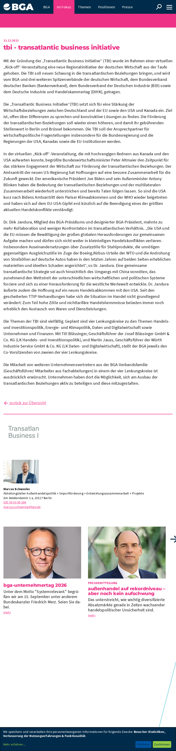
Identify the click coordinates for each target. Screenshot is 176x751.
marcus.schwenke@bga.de (22, 507)
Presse (127, 7)
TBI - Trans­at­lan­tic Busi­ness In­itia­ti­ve (61, 47)
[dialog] (88, 739)
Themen (84, 7)
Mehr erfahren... (14, 744)
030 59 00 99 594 (14, 502)
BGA (46, 7)
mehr (87, 21)
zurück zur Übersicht (27, 402)
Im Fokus (64, 7)
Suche (159, 7)
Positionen (106, 7)
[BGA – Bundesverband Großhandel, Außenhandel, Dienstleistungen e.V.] (18, 5)
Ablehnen (143, 744)
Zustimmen (162, 744)
